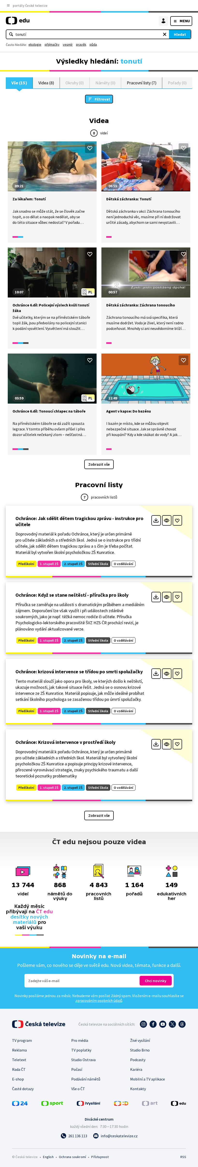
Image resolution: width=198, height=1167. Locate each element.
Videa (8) (46, 83)
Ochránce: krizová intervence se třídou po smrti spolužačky (79, 671)
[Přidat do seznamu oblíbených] (90, 148)
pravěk (81, 44)
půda (93, 44)
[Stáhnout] (156, 520)
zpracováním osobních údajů (98, 1000)
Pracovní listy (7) (141, 83)
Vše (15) (19, 83)
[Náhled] (166, 520)
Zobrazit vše (99, 464)
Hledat (180, 34)
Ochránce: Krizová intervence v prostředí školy (65, 742)
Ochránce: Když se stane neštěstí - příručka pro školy (71, 595)
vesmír (68, 44)
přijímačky (52, 44)
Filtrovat (102, 99)
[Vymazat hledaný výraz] (164, 34)
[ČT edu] (17, 23)
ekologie (34, 44)
